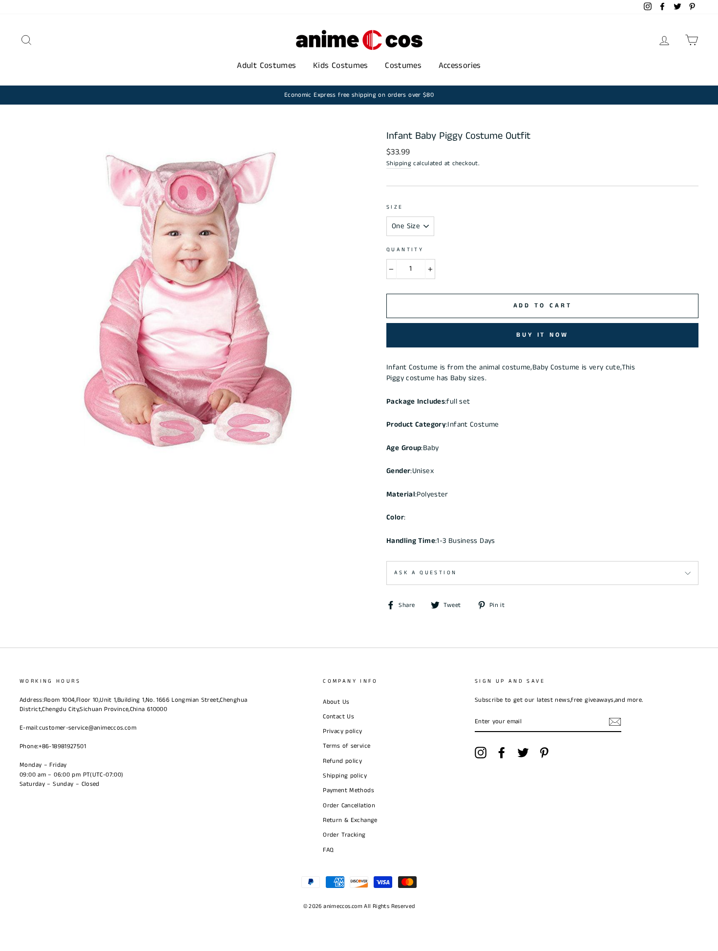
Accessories (460, 65)
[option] (359, 95)
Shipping (398, 163)
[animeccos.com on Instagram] (480, 752)
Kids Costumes (340, 65)
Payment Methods (348, 790)
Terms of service (346, 745)
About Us (336, 701)
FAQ (328, 849)
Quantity (404, 250)
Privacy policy (342, 731)
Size (394, 207)
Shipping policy (345, 775)
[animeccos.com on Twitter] (523, 752)
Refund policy (342, 760)
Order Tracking (344, 834)
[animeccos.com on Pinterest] (544, 752)
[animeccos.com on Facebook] (501, 752)
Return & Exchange (350, 820)
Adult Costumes (266, 65)
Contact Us (338, 716)
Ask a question (425, 573)
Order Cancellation (349, 805)
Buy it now (542, 335)
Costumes (403, 65)
